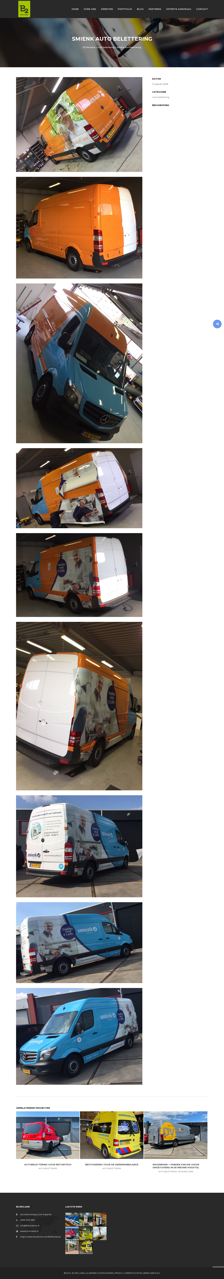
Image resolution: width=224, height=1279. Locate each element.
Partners (155, 9)
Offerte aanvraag (178, 9)
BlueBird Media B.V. (150, 1273)
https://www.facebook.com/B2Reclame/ (40, 1237)
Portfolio (125, 9)
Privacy (119, 1273)
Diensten (107, 9)
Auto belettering (160, 97)
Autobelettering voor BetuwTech (47, 1164)
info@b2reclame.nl (29, 1225)
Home (75, 9)
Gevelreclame (185, 1172)
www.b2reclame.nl (29, 1231)
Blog (140, 9)
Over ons (90, 9)
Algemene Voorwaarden (99, 1273)
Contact (202, 9)
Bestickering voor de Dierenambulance (111, 1164)
